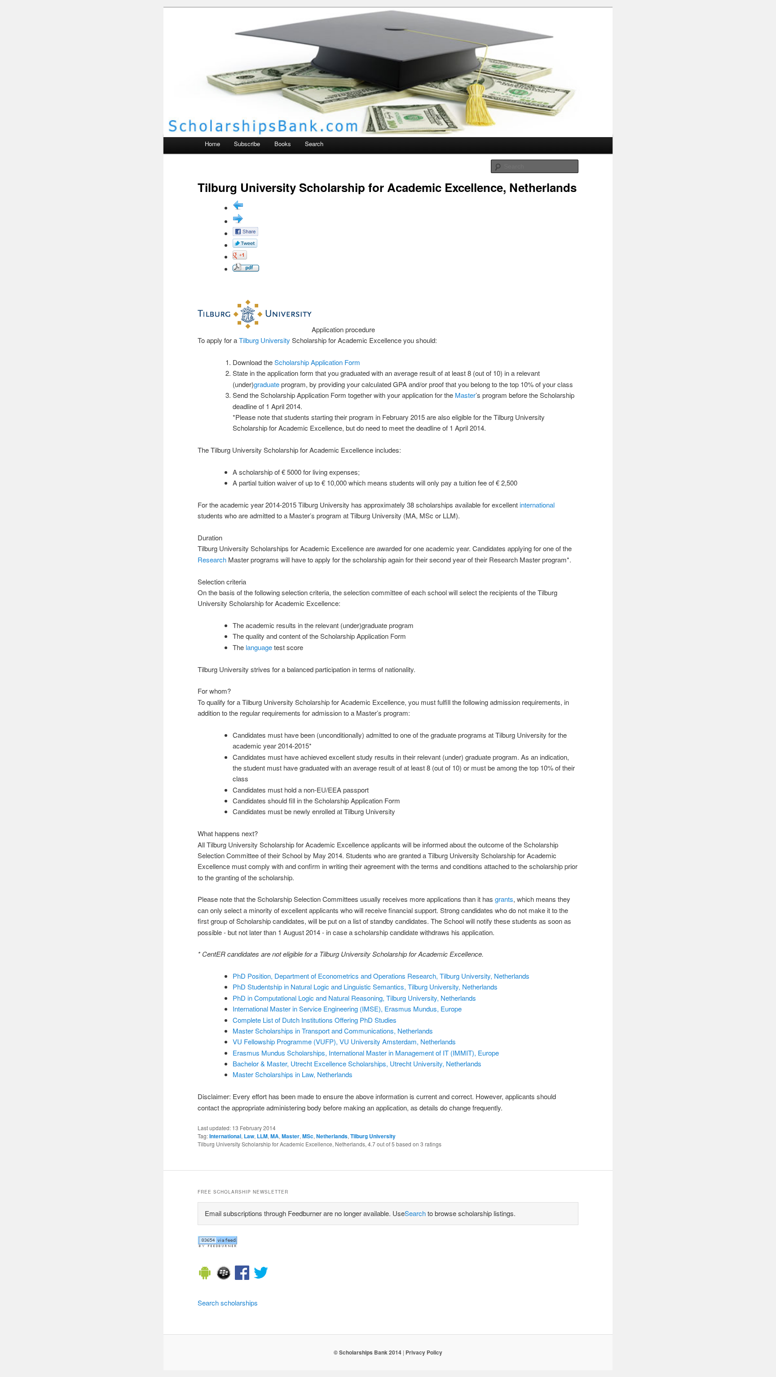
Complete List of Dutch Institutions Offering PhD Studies (315, 1020)
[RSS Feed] (217, 1244)
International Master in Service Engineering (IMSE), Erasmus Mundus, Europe (347, 1008)
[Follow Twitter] (261, 1274)
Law (249, 1136)
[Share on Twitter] (245, 245)
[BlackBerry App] (223, 1274)
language (259, 647)
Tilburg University (264, 340)
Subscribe (247, 143)
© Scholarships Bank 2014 (367, 1352)
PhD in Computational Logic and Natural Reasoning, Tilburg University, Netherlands (354, 998)
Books (282, 143)
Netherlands (332, 1136)
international (537, 504)
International (225, 1136)
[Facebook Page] (242, 1274)
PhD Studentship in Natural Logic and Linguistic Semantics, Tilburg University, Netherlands (365, 986)
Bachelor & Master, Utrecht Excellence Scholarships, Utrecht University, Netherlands (357, 1063)
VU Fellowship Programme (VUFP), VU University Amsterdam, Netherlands (344, 1041)
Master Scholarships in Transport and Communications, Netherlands (333, 1030)
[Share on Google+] (240, 256)
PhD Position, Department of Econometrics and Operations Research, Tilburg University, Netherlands (381, 975)
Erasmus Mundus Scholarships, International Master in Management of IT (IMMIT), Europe (366, 1052)
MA (274, 1136)
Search (314, 143)
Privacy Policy (424, 1352)
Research (212, 559)
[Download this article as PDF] (246, 268)
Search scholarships (228, 1302)
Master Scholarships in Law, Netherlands (293, 1074)
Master (465, 395)
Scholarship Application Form (317, 362)
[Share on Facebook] (245, 233)
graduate (266, 384)
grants (504, 899)
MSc (307, 1136)
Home (212, 143)
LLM (262, 1136)
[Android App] (205, 1274)
